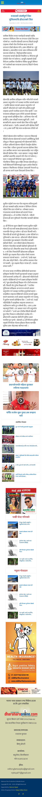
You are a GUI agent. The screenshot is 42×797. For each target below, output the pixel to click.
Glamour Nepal (13, 787)
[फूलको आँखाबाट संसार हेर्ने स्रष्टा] (13, 534)
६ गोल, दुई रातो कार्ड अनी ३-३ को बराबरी (25, 465)
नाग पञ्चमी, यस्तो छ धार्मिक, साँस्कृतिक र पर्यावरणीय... (26, 560)
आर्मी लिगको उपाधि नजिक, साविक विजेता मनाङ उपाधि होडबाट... (25, 475)
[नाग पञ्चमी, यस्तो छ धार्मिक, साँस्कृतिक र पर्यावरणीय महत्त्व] (13, 561)
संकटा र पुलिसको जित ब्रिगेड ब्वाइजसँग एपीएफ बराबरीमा (27, 456)
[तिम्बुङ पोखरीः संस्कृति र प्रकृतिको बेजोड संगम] (13, 525)
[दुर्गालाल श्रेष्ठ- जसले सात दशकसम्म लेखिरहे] (13, 543)
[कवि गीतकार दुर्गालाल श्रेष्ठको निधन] (13, 552)
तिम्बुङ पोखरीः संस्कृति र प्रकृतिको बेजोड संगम (25, 523)
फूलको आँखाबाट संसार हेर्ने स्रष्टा (26, 532)
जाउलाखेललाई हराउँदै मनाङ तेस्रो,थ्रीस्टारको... (26, 446)
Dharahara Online (28, 23)
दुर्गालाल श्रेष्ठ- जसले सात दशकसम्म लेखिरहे (25, 542)
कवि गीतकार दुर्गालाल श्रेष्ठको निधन (26, 551)
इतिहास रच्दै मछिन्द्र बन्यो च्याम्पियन (24, 436)
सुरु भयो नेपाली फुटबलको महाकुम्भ (24, 427)
